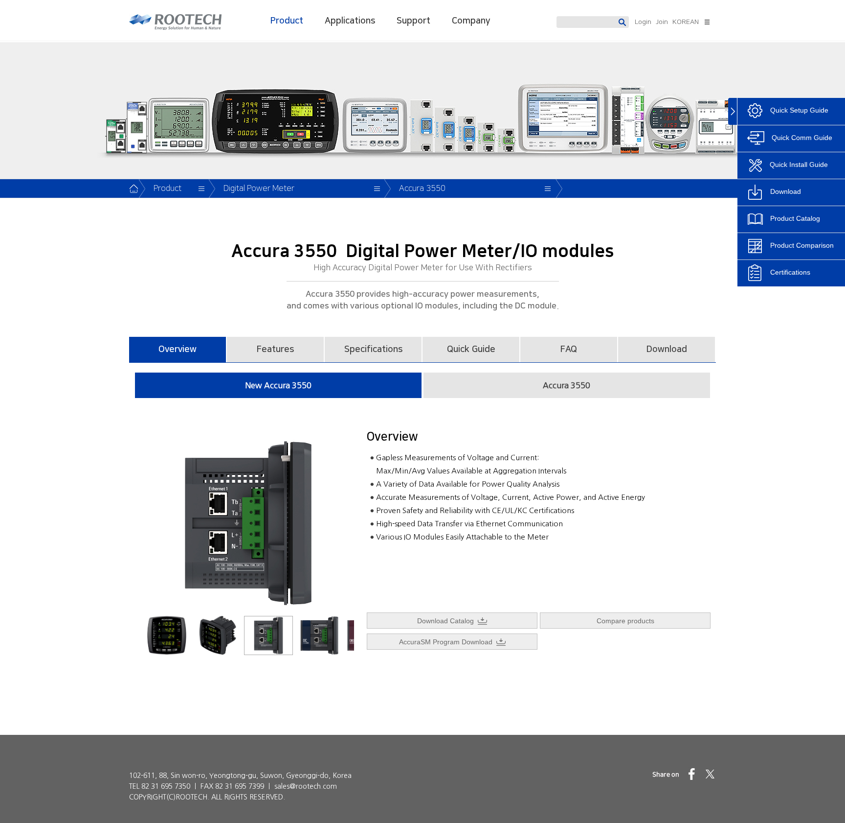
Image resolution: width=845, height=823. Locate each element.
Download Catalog (447, 621)
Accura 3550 (422, 188)
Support (413, 21)
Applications (350, 21)
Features (275, 349)
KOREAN (685, 22)
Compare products (625, 621)
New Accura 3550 (278, 385)
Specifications (373, 349)
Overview (177, 349)
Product (286, 21)
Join (662, 22)
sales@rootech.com (305, 786)
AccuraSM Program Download (447, 642)
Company (471, 21)
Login (643, 22)
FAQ (568, 349)
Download (666, 349)
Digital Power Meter (258, 188)
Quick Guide (471, 349)
